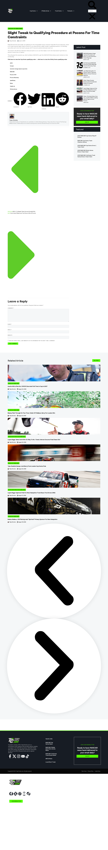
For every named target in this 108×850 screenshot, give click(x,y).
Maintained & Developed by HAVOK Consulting (56, 771)
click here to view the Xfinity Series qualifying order (52, 59)
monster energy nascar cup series (18, 68)
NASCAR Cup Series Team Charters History (85, 141)
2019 (11, 63)
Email (10, 329)
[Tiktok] (27, 756)
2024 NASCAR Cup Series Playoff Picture (87, 136)
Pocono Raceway (14, 77)
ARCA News (49, 758)
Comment (11, 308)
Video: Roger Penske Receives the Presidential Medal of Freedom (90, 82)
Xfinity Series (13, 89)
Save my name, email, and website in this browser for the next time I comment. (32, 340)
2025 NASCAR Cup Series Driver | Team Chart (87, 146)
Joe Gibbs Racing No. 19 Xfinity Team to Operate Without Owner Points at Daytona (89, 73)
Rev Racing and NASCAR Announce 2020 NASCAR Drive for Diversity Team (89, 64)
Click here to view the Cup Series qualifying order (22, 59)
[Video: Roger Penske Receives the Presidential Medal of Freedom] (79, 82)
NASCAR (12, 71)
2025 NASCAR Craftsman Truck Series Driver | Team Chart (86, 156)
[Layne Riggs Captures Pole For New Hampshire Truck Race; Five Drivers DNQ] (79, 90)
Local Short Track (51, 762)
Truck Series (58, 11)
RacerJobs (12, 839)
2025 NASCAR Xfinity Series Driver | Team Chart (85, 151)
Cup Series (33, 11)
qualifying (12, 80)
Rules (11, 83)
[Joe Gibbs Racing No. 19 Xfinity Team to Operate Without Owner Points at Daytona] (79, 73)
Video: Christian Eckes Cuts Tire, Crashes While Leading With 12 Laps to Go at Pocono (90, 98)
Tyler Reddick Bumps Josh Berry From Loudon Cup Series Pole (27, 466)
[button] (92, 5)
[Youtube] (23, 756)
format (12, 66)
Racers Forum (13, 846)
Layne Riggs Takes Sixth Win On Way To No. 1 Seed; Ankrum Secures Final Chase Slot (34, 439)
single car (12, 86)
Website (10, 335)
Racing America (13, 832)
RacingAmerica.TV (14, 835)
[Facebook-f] (10, 756)
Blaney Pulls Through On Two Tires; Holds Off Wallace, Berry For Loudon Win (31, 413)
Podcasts (69, 11)
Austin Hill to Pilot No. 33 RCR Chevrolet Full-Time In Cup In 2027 (27, 386)
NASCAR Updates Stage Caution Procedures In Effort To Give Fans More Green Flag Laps (89, 56)
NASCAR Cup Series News (15, 28)
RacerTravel (12, 842)
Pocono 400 (13, 74)
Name (10, 324)
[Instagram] (18, 756)
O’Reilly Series (45, 11)
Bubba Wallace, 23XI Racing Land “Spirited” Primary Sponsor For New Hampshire (32, 519)
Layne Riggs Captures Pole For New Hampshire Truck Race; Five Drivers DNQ (90, 90)
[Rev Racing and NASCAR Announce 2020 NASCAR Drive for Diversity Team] (79, 65)
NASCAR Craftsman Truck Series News (16, 436)
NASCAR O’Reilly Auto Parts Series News (50, 749)
